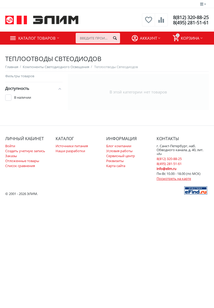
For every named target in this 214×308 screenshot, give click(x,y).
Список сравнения (20, 165)
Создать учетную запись (25, 151)
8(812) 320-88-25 (191, 17)
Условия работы (119, 151)
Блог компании (118, 146)
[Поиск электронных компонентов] (195, 190)
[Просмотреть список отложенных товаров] (148, 22)
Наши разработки (70, 151)
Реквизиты (115, 160)
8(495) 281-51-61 (191, 22)
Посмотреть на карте (174, 178)
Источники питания (72, 146)
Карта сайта (115, 165)
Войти (10, 146)
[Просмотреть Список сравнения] (161, 22)
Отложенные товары (22, 160)
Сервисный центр (120, 155)
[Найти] (115, 38)
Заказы (11, 155)
